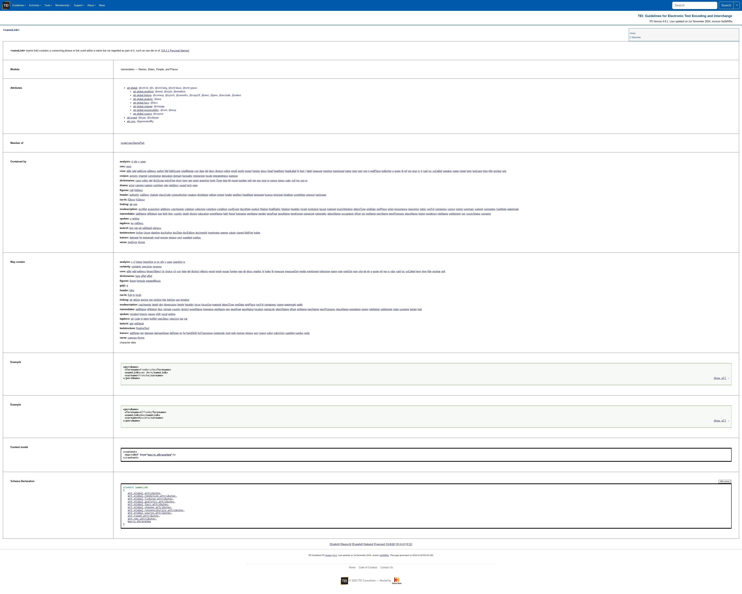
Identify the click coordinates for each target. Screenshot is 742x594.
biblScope (174, 171)
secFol (430, 209)
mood (234, 180)
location (258, 309)
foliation (285, 209)
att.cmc (131, 121)
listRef (153, 318)
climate (167, 309)
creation (192, 194)
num (360, 171)
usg (302, 180)
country (178, 213)
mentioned (338, 171)
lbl (229, 180)
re (268, 180)
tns (298, 180)
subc (288, 180)
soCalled (437, 171)
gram (196, 180)
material (331, 209)
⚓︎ (728, 378)
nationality (321, 213)
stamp (459, 209)
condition (222, 209)
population (355, 309)
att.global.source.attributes (149, 512)
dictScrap (158, 180)
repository (413, 209)
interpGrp (148, 261)
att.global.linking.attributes (150, 498)
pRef (149, 276)
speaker (447, 171)
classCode (165, 194)
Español (357, 544)
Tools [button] (47, 5)
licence (269, 194)
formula (141, 280)
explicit (255, 209)
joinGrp (158, 299)
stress (281, 180)
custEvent (233, 209)
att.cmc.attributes (142, 518)
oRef (143, 276)
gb (244, 271)
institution (313, 209)
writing (135, 218)
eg (132, 223)
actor (131, 185)
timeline (184, 299)
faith (225, 213)
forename (241, 213)
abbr (129, 171)
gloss (264, 171)
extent (220, 194)
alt (131, 299)
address (151, 171)
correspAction (179, 194)
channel (143, 175)
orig (365, 171)
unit (504, 171)
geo (228, 309)
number (242, 180)
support (479, 209)
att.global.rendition (143, 91)
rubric (423, 209)
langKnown (297, 213)
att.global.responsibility (146, 110)
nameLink (309, 213)
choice (168, 271)
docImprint (201, 232)
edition (212, 194)
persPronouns (396, 213)
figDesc (138, 190)
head (270, 171)
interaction (199, 175)
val (185, 318)
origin (391, 209)
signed (240, 232)
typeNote (501, 209)
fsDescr (140, 199)
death (186, 213)
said (425, 171)
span (143, 161)
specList (174, 318)
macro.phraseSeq (159, 454)
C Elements (635, 37)
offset (357, 213)
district (193, 213)
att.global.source (142, 113)
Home (633, 33)
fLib (130, 295)
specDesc (163, 318)
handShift (191, 333)
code (137, 318)
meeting (327, 171)
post (128, 166)
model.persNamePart (132, 143)
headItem (279, 171)
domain (177, 175)
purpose (233, 175)
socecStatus (473, 213)
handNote (248, 194)
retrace (172, 237)
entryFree (170, 180)
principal (278, 194)
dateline (155, 232)
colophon (211, 209)
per (254, 180)
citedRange (187, 171)
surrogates (490, 209)
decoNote (245, 209)
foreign (256, 171)
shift (158, 314)
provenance (400, 209)
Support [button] (78, 5)
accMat (143, 209)
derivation (167, 175)
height (180, 304)
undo (307, 333)
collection (200, 209)
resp (414, 171)
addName (141, 213)
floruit (232, 213)
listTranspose (205, 333)
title (490, 171)
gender (262, 213)
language (259, 194)
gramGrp (204, 180)
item (302, 171)
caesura (132, 337)
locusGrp (206, 304)
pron (264, 180)
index (268, 271)
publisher (386, 171)
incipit (303, 209)
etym (179, 180)
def (150, 180)
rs (419, 171)
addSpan (135, 333)
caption (148, 185)
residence (431, 213)
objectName (334, 213)
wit (140, 228)
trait (420, 309)
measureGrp (292, 271)
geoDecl (237, 194)
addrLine (141, 171)
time (485, 171)
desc (211, 171)
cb (163, 271)
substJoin (279, 333)
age (160, 213)
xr (306, 180)
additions (165, 209)
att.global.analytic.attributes (151, 501)
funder (228, 194)
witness (157, 228)
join (151, 299)
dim (161, 304)
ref (405, 171)
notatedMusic (153, 280)
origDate (371, 209)
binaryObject (154, 271)
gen (190, 180)
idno (131, 290)
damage (134, 237)
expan (248, 171)
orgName (371, 213)
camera (139, 185)
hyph (212, 180)
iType (219, 180)
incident (134, 314)
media (302, 271)
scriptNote (299, 194)
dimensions (170, 304)
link (164, 299)
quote (397, 171)
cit (174, 271)
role (166, 185)
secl (179, 237)
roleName (442, 213)
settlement (455, 213)
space (262, 333)
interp (139, 261)
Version (328, 555)
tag (181, 318)
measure (317, 171)
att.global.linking (142, 95)
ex (181, 333)
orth (250, 180)
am (142, 333)
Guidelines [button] (18, 5)
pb (364, 271)
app (131, 323)
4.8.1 (334, 555)
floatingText (142, 328)
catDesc (144, 194)
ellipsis (204, 271)
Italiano (368, 544)
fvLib (138, 295)
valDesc (138, 223)
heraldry (295, 209)
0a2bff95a (384, 555)
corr (196, 171)
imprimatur (214, 232)
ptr (368, 271)
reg (409, 171)
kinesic (143, 314)
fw (140, 237)
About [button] (90, 5)
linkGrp (171, 299)
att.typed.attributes (143, 515)
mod (157, 237)
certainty (136, 266)
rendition (288, 194)
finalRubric (275, 209)
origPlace (381, 209)
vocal (164, 314)
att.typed (132, 117)
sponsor (310, 194)
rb (402, 171)
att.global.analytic (143, 99)
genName (252, 213)
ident (146, 318)
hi (298, 171)
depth (155, 304)
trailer (257, 232)
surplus (197, 237)
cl (132, 161)
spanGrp (177, 261)
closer (147, 232)
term (469, 171)
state (396, 309)
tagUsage (321, 194)
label (309, 171)
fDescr (131, 199)
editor (227, 171)
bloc (170, 213)
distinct (219, 171)
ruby (393, 271)
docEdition (189, 232)
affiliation (152, 213)
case (138, 180)
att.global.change (142, 106)
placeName (411, 213)
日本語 (390, 544)
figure (133, 280)
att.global (132, 87)
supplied (187, 237)
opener (224, 232)
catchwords (177, 209)
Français (379, 544)
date (201, 171)
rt (421, 171)
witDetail (147, 228)
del (206, 171)
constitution (154, 175)
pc (158, 261)
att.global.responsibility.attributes (155, 510)
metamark (148, 237)
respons (157, 266)
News (102, 5)
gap (240, 271)
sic (430, 171)
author (160, 171)
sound (182, 185)
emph (241, 171)
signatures (441, 209)
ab (131, 204)
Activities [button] (34, 5)
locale (209, 175)
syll (293, 180)
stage (456, 171)
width (300, 304)
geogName (284, 213)
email (234, 171)
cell (132, 190)
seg (135, 204)
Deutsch (346, 544)
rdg (136, 228)
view (194, 185)
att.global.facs (141, 102)
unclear (497, 171)
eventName (216, 213)
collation (189, 209)
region (421, 213)
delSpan (174, 333)
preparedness (220, 175)
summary (469, 209)
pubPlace (375, 171)
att (132, 318)
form (184, 180)
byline (139, 232)
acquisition (154, 209)
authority (134, 194)
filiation (264, 209)
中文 (408, 544)
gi (142, 318)
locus (198, 304)
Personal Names (175, 50)
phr (135, 161)
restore (164, 237)
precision (147, 266)
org (363, 213)
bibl (166, 171)
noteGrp (347, 271)
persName (382, 213)
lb (273, 271)
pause (151, 314)
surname (486, 213)
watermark (513, 209)
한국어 (400, 544)
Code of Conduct (368, 567)
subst (270, 333)
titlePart (248, 232)
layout (322, 209)
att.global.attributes (144, 493)
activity (134, 175)
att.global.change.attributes (149, 507)
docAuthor (166, 232)
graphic (257, 271)
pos (259, 180)
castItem (158, 185)
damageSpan (161, 333)
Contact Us (386, 567)
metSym (132, 242)
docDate (177, 232)
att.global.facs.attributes (148, 504)
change (154, 194)
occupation (347, 213)
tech (189, 185)
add (134, 171)
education (203, 213)
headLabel (290, 171)
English (335, 544)
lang (225, 180)
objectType (359, 209)
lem (131, 228)
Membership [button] (62, 5)
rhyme (141, 242)
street (462, 171)
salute (232, 232)
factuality (187, 175)
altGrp (136, 299)
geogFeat (272, 213)
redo (233, 333)
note (354, 171)
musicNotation (345, 209)
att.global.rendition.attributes (152, 495)
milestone (324, 271)
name (348, 171)
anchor (144, 299)
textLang (477, 171)
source (451, 209)
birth (165, 213)
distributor (202, 194)
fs (134, 295)
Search (726, 5)
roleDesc (174, 185)
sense (273, 180)
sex (463, 213)
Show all (720, 378)
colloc (145, 180)
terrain (413, 309)
